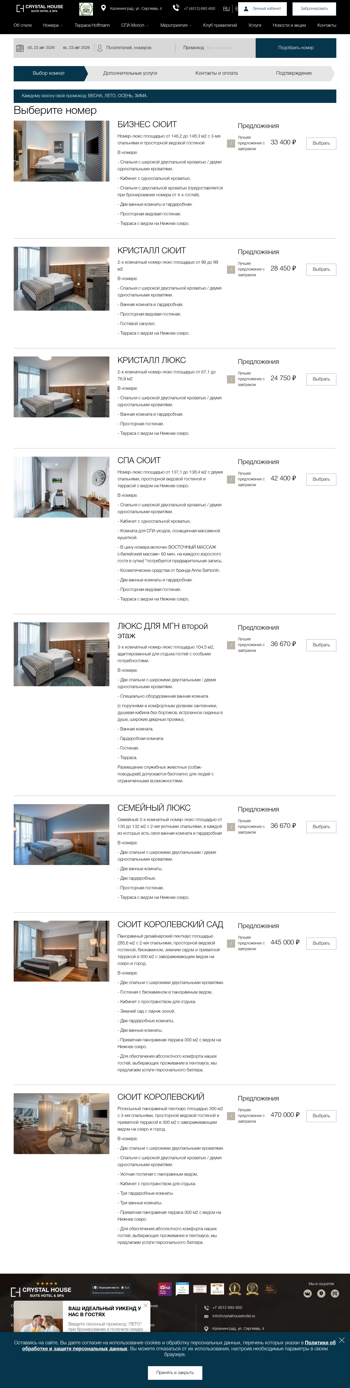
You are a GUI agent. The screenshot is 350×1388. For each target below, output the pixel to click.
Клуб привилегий (220, 26)
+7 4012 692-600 (227, 1308)
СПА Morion (132, 26)
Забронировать (314, 9)
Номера (51, 26)
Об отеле (23, 26)
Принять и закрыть (175, 1373)
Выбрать (321, 143)
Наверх (329, 1369)
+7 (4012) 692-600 (199, 9)
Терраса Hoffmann (92, 26)
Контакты (326, 26)
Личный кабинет (267, 9)
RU (226, 9)
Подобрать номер (296, 48)
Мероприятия (174, 26)
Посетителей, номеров (128, 48)
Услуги (255, 26)
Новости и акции (289, 26)
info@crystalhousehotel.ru (233, 1316)
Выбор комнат (49, 73)
